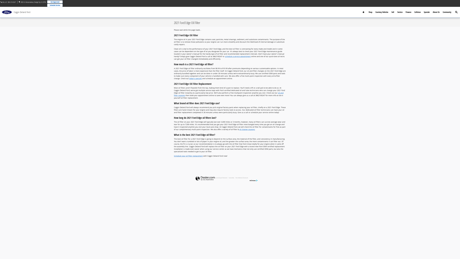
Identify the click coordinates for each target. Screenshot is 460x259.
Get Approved (55, 2)
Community (447, 12)
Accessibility (231, 178)
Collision (417, 12)
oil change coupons (247, 129)
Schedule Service (55, 5)
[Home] (7, 12)
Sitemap (204, 178)
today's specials (195, 78)
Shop (370, 12)
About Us (436, 12)
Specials (427, 12)
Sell (392, 12)
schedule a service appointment (238, 56)
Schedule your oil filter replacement (188, 156)
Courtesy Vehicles (381, 12)
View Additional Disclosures (241, 178)
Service (399, 12)
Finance (408, 12)
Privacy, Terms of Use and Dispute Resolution (217, 178)
